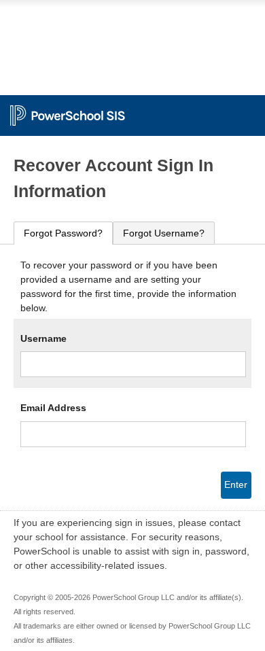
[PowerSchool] (132, 108)
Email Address (53, 407)
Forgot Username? (164, 233)
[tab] (63, 233)
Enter (235, 484)
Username (43, 338)
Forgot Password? (63, 233)
